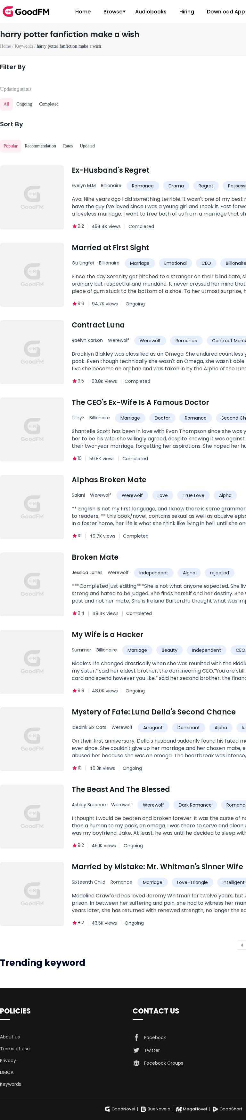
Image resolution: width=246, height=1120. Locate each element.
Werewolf (118, 340)
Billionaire (111, 185)
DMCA (6, 1072)
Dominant (188, 727)
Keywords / (26, 46)
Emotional (175, 263)
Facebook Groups (163, 1063)
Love (163, 495)
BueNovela (159, 1109)
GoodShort (230, 1109)
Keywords (10, 1084)
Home (83, 11)
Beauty (169, 650)
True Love (193, 495)
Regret (206, 186)
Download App (226, 11)
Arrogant (153, 727)
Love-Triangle (192, 882)
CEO (206, 263)
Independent (153, 573)
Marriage (140, 263)
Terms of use (15, 1048)
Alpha (225, 495)
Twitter (152, 1050)
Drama (176, 186)
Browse (112, 11)
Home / (7, 46)
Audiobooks (151, 11)
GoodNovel (123, 1109)
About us (10, 1037)
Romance (143, 186)
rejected (219, 573)
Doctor (162, 418)
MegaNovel (195, 1109)
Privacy (8, 1060)
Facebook (155, 1037)
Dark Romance (195, 805)
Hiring (186, 11)
